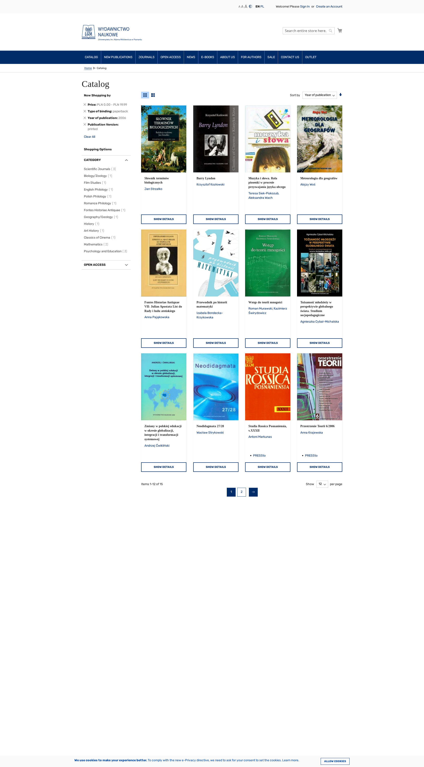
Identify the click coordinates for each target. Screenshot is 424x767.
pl (262, 6)
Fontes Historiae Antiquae (105, 210)
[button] (258, 6)
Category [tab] (92, 160)
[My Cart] (339, 30)
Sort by (295, 95)
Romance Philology (101, 203)
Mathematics (97, 244)
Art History (95, 231)
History (92, 224)
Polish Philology (98, 196)
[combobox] (309, 30)
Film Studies (96, 183)
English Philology (99, 189)
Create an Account (329, 6)
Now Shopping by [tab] (97, 95)
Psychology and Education (106, 251)
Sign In (305, 6)
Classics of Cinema (100, 237)
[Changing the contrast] (250, 6)
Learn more (290, 760)
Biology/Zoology (99, 176)
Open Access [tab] (95, 265)
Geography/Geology (101, 217)
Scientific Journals (100, 169)
